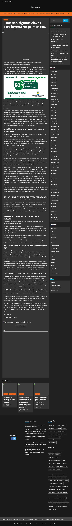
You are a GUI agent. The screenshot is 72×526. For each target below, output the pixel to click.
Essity (66, 480)
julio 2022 (53, 206)
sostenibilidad (56, 503)
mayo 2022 (53, 211)
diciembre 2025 (55, 93)
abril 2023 (53, 181)
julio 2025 (53, 107)
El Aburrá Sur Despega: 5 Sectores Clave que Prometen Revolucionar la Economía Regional (59, 45)
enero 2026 (54, 90)
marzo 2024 (54, 151)
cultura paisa (52, 472)
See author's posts (22, 326)
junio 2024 (53, 143)
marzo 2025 (54, 118)
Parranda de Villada (59, 500)
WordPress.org (54, 290)
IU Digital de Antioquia (54, 495)
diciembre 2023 (55, 159)
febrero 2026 (54, 88)
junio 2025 (53, 110)
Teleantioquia (65, 503)
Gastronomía (54, 248)
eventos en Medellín (53, 483)
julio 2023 (53, 173)
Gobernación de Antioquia (62, 486)
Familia (61, 483)
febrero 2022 (54, 219)
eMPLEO (50, 480)
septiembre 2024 (55, 134)
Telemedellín (51, 506)
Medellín (63, 495)
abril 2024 (53, 148)
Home (5, 13)
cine (50, 463)
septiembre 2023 (55, 167)
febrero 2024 (54, 154)
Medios (25, 13)
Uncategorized (54, 273)
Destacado (53, 237)
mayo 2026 (53, 80)
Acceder (53, 282)
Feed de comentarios (56, 288)
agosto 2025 (54, 104)
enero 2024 (54, 156)
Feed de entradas (55, 285)
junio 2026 (53, 77)
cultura (59, 469)
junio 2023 (53, 176)
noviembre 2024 (55, 129)
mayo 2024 (53, 145)
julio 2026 (53, 74)
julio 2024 (53, 140)
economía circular (53, 474)
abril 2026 (53, 82)
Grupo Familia (52, 489)
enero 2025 (54, 123)
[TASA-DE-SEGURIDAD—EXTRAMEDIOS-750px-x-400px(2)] (26, 86)
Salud (36, 13)
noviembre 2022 (55, 195)
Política (53, 259)
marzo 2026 (54, 85)
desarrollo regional (61, 472)
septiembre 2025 (55, 101)
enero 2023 (54, 189)
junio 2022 (53, 209)
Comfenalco (51, 466)
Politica (53, 262)
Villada (54, 509)
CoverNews (47, 523)
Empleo (53, 242)
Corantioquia (52, 469)
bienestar (57, 454)
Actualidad (10, 13)
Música (53, 256)
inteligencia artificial (62, 492)
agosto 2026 (54, 71)
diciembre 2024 (55, 126)
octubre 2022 (54, 198)
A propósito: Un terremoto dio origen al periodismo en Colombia (9, 400)
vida (50, 509)
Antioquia (51, 454)
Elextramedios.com (61, 477)
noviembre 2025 (55, 96)
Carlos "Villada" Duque (9, 30)
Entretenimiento (18, 13)
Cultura (53, 231)
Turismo (48, 13)
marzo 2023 (54, 184)
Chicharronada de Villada (55, 460)
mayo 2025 (53, 112)
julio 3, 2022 (17, 30)
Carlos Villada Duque (53, 457)
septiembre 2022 (55, 200)
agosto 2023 (54, 170)
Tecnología (42, 13)
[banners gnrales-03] (26, 352)
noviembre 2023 (55, 162)
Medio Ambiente (60, 13)
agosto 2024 (54, 137)
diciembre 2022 (55, 192)
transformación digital (61, 506)
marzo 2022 (54, 217)
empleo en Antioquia (58, 480)
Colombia (64, 463)
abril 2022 (53, 214)
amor (61, 451)
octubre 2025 (54, 99)
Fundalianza (51, 486)
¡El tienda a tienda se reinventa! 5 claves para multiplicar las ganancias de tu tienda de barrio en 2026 (59, 52)
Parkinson (51, 500)
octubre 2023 (54, 165)
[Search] (69, 13)
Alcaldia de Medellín (53, 451)
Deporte (53, 13)
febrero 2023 (54, 187)
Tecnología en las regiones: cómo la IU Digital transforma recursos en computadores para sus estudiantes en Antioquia (59, 60)
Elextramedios (52, 477)
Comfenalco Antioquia (61, 466)
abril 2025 (53, 115)
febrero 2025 (54, 121)
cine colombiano (56, 463)
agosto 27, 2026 (7, 405)
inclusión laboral (61, 489)
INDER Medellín (52, 492)
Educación (31, 13)
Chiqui (64, 460)
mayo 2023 (53, 178)
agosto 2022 (54, 203)
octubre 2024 (54, 132)
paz (67, 500)
